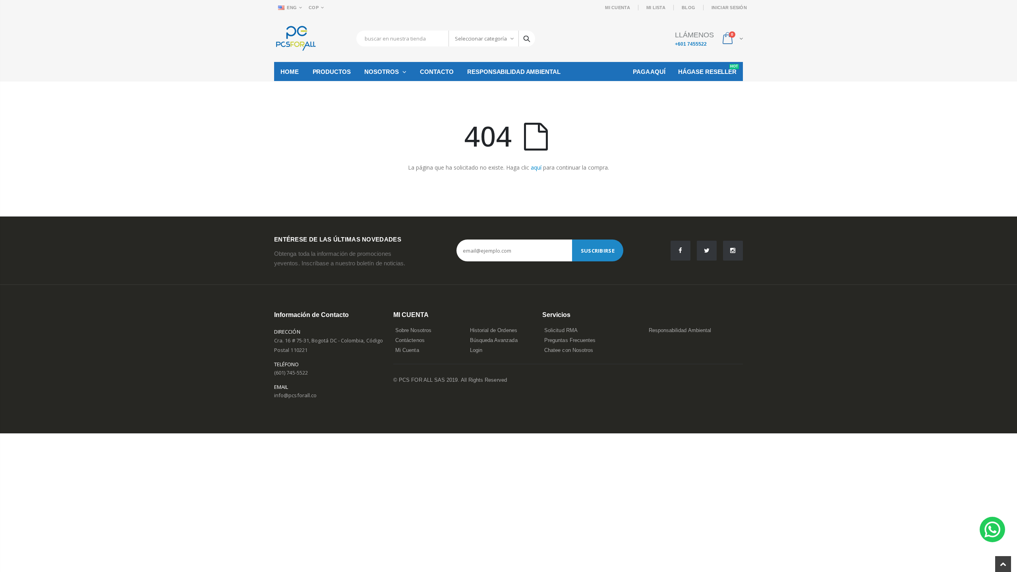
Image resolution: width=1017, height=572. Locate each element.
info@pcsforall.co (295, 395)
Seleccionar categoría (481, 38)
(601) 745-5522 (291, 372)
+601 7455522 (691, 44)
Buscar (526, 38)
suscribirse (598, 250)
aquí (536, 167)
